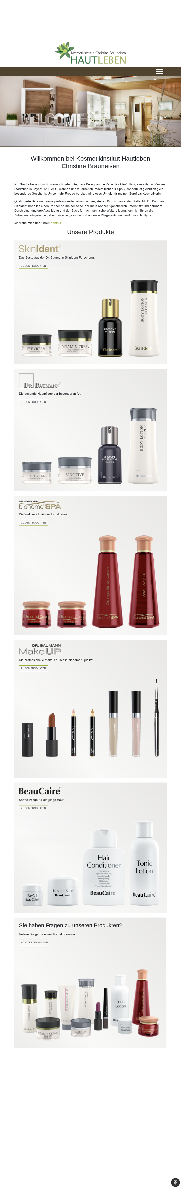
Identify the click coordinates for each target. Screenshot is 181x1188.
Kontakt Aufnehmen (34, 942)
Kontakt (56, 223)
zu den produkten (33, 668)
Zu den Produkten (33, 266)
